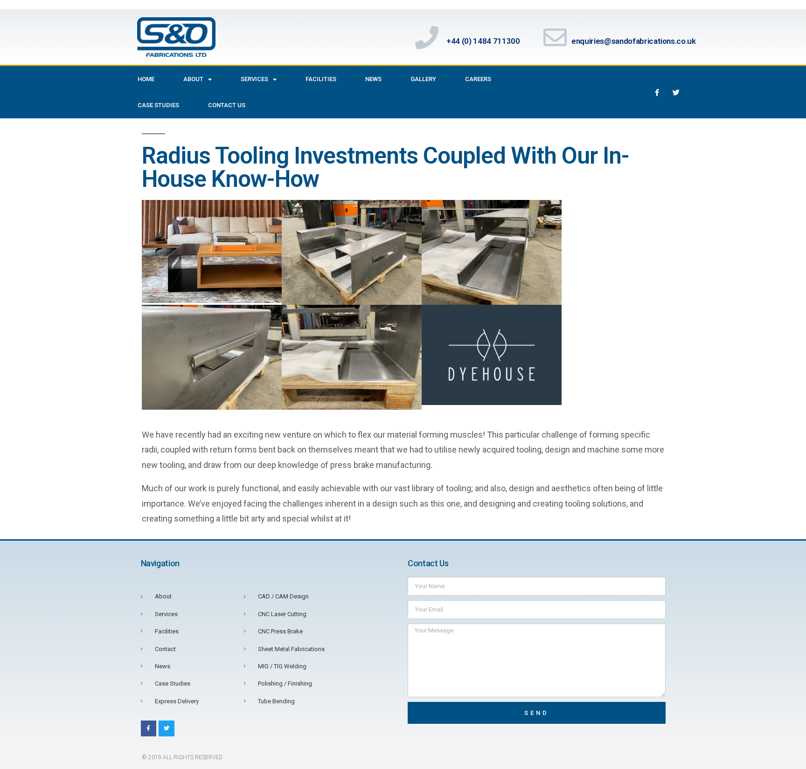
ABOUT (193, 79)
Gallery (423, 79)
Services (254, 79)
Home (146, 79)
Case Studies (158, 105)
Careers (478, 79)
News (373, 79)
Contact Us (226, 105)
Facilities (321, 79)
